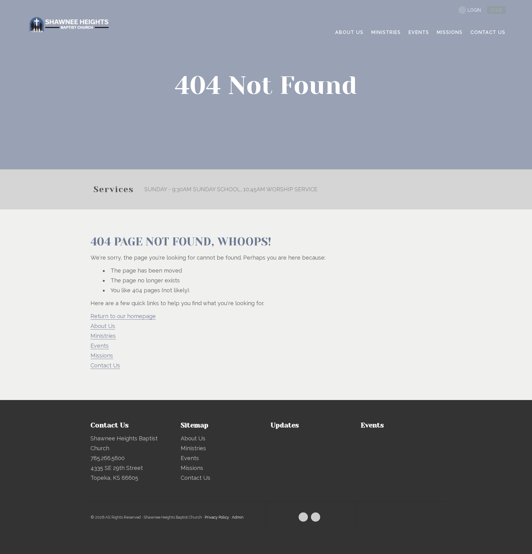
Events (100, 345)
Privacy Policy (217, 517)
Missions (102, 355)
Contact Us (105, 365)
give (496, 10)
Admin (238, 517)
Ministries (103, 336)
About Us (103, 326)
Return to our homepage (123, 316)
